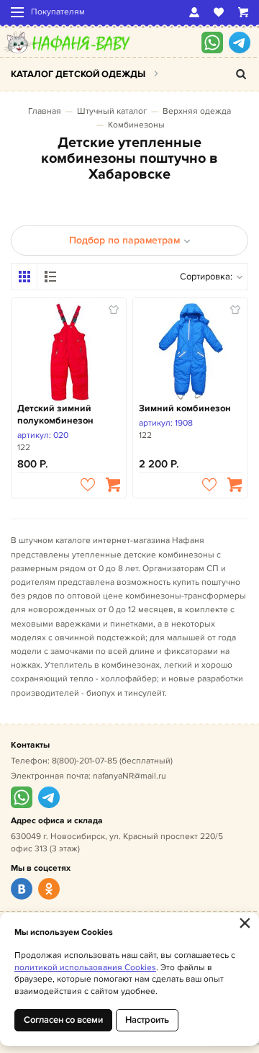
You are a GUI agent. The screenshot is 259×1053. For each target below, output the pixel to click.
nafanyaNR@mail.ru (129, 776)
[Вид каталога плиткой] (24, 277)
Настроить (147, 1020)
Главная (44, 111)
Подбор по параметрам (124, 240)
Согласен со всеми (63, 1020)
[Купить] (113, 485)
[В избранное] (88, 485)
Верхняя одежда (197, 111)
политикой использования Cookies (85, 967)
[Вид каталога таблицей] (50, 277)
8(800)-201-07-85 (84, 761)
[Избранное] (219, 12)
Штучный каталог (112, 111)
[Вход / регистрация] (194, 12)
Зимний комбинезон (185, 408)
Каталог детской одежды (78, 74)
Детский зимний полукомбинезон (55, 414)
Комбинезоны (136, 125)
